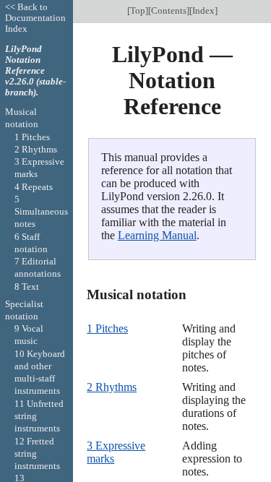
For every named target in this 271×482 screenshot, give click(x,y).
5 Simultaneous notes (41, 212)
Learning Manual (157, 235)
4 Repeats (33, 186)
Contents (168, 10)
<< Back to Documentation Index (35, 17)
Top (137, 10)
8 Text (26, 286)
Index (203, 10)
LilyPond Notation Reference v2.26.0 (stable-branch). (35, 70)
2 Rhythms (112, 387)
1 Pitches (107, 328)
